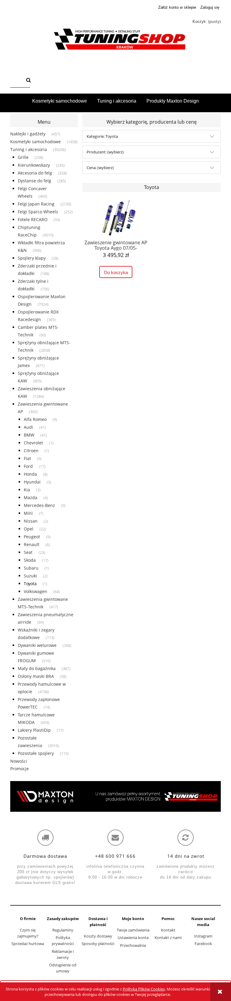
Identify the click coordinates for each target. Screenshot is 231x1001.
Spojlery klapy (32, 258)
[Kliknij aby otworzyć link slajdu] (115, 796)
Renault (31, 544)
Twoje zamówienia (133, 930)
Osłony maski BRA (36, 676)
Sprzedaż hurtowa (27, 943)
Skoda (30, 560)
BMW (29, 435)
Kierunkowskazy (34, 165)
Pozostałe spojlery (36, 753)
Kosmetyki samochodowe (35, 141)
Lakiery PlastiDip (34, 730)
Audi (28, 427)
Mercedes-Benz (39, 505)
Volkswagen (35, 591)
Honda (30, 474)
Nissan (31, 521)
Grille (23, 157)
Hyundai (32, 482)
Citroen (31, 450)
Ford (28, 466)
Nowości (18, 761)
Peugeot (32, 536)
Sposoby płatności (98, 943)
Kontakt (168, 930)
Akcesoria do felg (35, 173)
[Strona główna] (115, 39)
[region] (115, 796)
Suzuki (30, 576)
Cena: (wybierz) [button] (100, 167)
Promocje (19, 768)
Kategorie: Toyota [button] (102, 136)
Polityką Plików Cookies (144, 989)
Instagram (203, 936)
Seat (28, 552)
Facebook (203, 943)
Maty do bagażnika (37, 668)
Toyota (30, 583)
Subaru (31, 568)
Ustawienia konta (133, 937)
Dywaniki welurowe (37, 645)
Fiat (27, 458)
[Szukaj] (28, 81)
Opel (28, 529)
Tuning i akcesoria (28, 149)
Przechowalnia (133, 945)
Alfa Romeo (35, 419)
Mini (28, 513)
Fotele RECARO (33, 219)
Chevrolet (33, 443)
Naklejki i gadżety (27, 134)
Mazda (30, 497)
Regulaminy (62, 930)
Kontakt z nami (168, 937)
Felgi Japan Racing (36, 204)
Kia (27, 490)
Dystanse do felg (34, 181)
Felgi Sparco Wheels (38, 212)
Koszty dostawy (98, 936)
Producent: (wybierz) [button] (105, 152)
